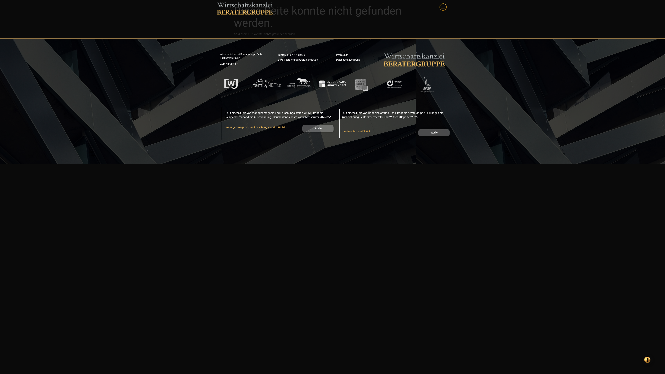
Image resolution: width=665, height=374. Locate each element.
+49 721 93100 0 (296, 55)
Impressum (342, 55)
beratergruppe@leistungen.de (302, 59)
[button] (323, 101)
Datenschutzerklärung (348, 59)
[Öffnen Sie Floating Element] (647, 359)
